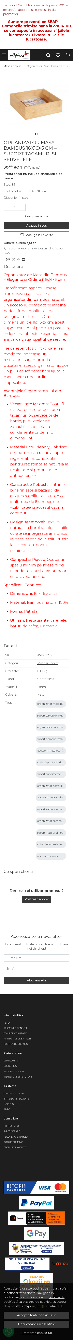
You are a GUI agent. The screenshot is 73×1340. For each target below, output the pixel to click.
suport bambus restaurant (53, 739)
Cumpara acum (36, 216)
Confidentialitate (15, 1033)
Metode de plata (14, 1071)
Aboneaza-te (36, 980)
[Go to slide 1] (35, 134)
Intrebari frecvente (16, 1098)
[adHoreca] (20, 55)
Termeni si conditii (15, 1028)
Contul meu (11, 1126)
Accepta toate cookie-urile (36, 1315)
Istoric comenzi (13, 1142)
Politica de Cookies (16, 1044)
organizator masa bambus (53, 703)
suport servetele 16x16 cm (52, 715)
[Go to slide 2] (37, 134)
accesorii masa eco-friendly (54, 750)
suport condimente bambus (54, 774)
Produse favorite (15, 1147)
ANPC (7, 1109)
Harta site (10, 1104)
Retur (7, 1023)
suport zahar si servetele (52, 809)
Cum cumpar (11, 1060)
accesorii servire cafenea (52, 797)
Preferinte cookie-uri (36, 1333)
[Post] (14, 259)
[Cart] (68, 55)
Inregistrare (12, 1131)
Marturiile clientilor (17, 1038)
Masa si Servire (12, 66)
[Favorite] (58, 55)
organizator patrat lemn (52, 785)
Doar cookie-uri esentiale (36, 1324)
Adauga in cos (36, 225)
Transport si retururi (18, 1077)
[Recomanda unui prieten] (24, 259)
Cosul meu (10, 1066)
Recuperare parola (16, 1137)
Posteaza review (37, 899)
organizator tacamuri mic (53, 727)
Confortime (45, 679)
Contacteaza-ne (14, 1093)
